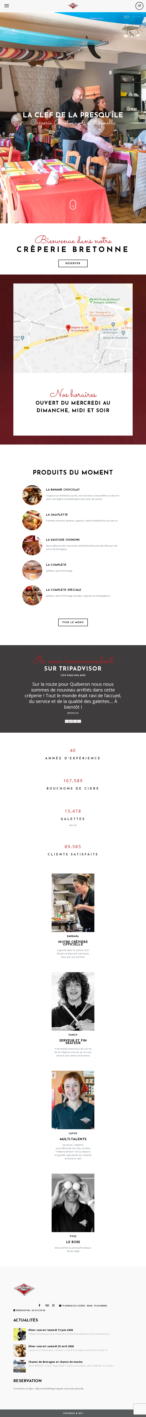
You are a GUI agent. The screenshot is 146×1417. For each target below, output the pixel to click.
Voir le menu (73, 622)
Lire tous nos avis (73, 675)
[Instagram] (53, 1305)
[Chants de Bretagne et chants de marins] (19, 1366)
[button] (67, 721)
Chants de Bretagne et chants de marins (55, 1361)
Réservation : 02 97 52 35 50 (30, 1310)
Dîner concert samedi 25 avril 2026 (51, 1346)
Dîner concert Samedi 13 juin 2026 (50, 1329)
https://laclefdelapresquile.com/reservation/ (58, 1388)
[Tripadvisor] (47, 1305)
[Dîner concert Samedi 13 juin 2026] (19, 1334)
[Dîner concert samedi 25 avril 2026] (19, 1350)
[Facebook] (39, 1305)
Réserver (73, 263)
